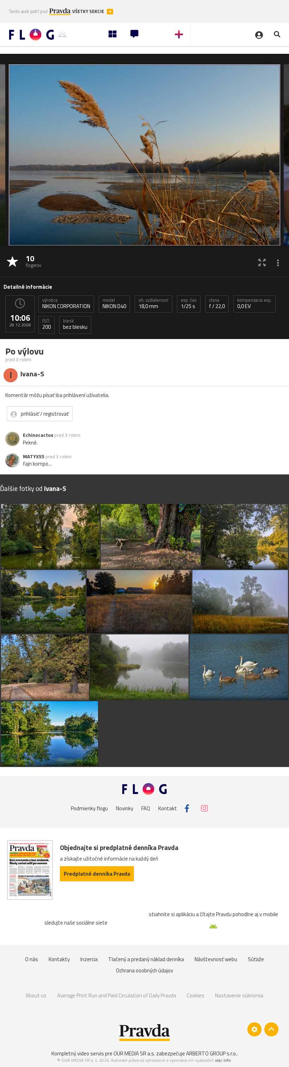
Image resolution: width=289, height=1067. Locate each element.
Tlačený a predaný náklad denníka (146, 959)
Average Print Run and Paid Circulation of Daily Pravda (116, 995)
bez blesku (75, 324)
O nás (31, 959)
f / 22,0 (217, 303)
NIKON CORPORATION (66, 303)
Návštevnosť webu (216, 959)
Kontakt (167, 808)
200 (46, 324)
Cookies (195, 995)
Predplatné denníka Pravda (97, 874)
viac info (223, 1060)
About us (36, 995)
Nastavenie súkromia (239, 995)
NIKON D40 (114, 303)
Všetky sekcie (88, 11)
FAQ (145, 808)
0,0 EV (254, 303)
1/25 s (189, 303)
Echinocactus (38, 435)
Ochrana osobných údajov (144, 970)
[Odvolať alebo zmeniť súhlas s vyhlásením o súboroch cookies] (254, 1029)
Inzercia (89, 959)
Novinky (124, 808)
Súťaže (256, 959)
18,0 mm (153, 303)
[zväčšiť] (262, 262)
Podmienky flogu (89, 808)
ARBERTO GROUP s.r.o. (211, 1053)
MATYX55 (33, 456)
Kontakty (59, 959)
